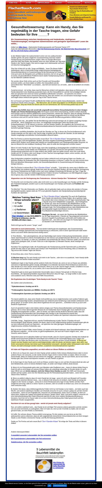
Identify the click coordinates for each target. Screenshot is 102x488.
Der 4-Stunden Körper (58, 139)
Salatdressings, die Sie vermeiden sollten (26, 442)
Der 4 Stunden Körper (52, 196)
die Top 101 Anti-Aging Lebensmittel (24, 51)
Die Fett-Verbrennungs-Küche (49, 49)
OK (49, 485)
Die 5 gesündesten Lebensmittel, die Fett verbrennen (31, 438)
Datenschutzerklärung (60, 485)
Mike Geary (23, 47)
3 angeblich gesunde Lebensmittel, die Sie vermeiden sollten (34, 435)
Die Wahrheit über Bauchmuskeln (73, 49)
